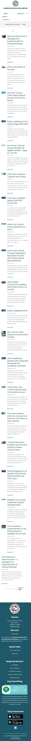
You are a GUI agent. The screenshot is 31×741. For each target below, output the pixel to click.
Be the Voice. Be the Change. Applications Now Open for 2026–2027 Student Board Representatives (16, 256)
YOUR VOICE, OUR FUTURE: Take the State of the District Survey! (17, 389)
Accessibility (14, 665)
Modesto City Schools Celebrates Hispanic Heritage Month (16, 502)
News (24, 24)
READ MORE (10, 62)
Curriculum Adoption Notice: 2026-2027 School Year (16, 200)
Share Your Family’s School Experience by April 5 (16, 227)
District (4, 16)
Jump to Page (20, 588)
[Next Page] (16, 589)
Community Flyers (15, 650)
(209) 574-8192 (14, 626)
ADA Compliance (15, 668)
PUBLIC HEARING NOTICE (17, 311)
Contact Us (15, 653)
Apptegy (18, 739)
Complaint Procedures (14, 671)
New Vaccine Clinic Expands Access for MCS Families (17, 334)
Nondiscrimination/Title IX (15, 674)
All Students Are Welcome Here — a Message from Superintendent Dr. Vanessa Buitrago (10, 562)
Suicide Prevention (15, 678)
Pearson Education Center (12, 24)
